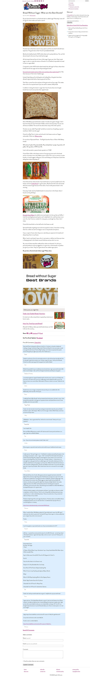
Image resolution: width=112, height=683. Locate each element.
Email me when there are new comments (34, 661)
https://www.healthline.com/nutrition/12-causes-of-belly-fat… (37, 624)
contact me (42, 671)
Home (71, 3)
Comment (25, 649)
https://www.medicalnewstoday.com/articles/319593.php (36, 505)
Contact (32, 1)
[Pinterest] (35, 1)
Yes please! (40, 338)
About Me (28, 1)
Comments (32, 15)
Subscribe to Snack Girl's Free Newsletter (77, 25)
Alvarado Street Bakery (29, 215)
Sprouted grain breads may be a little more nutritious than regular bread (41, 72)
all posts (58, 669)
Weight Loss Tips (74, 7)
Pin (29, 333)
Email (41, 333)
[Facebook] (37, 1)
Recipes (72, 5)
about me (26, 671)
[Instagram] (43, 1)
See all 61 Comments (28, 630)
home (25, 669)
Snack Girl (70, 15)
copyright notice (76, 671)
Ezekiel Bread (34, 184)
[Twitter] (39, 1)
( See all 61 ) (37, 343)
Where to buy (38, 136)
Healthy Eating (74, 9)
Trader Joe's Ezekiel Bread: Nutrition (34, 314)
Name (24, 638)
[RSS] (41, 1)
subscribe (42, 669)
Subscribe (24, 1)
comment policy (60, 671)
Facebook (35, 333)
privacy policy (76, 669)
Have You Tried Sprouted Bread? (33, 323)
